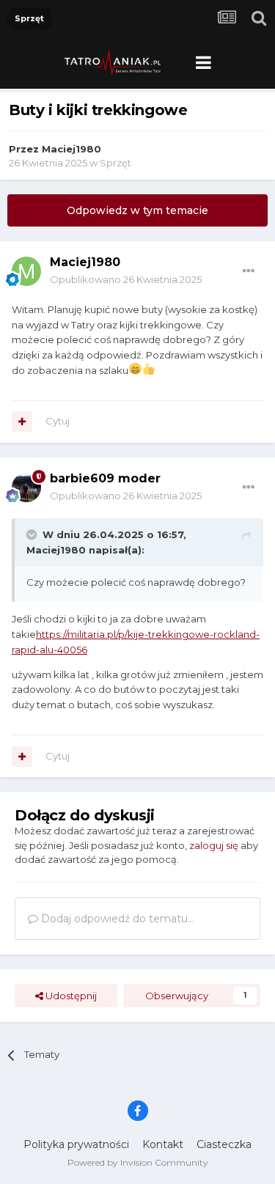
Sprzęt (115, 163)
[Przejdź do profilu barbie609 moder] (26, 487)
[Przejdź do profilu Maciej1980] (26, 271)
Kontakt (162, 1144)
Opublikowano (126, 279)
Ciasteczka (224, 1144)
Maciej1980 (71, 149)
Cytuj (57, 421)
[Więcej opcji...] (248, 271)
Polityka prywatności (76, 1144)
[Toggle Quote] (33, 534)
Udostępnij (70, 995)
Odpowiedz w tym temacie (137, 210)
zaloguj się (213, 845)
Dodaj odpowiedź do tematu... (116, 918)
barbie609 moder (105, 478)
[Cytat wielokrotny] (22, 421)
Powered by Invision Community (137, 1162)
